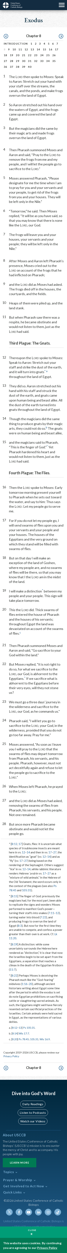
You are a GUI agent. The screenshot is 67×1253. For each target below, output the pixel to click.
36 (5, 66)
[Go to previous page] (6, 36)
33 (42, 61)
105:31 (26, 890)
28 (11, 61)
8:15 (14, 896)
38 (17, 66)
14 (38, 49)
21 (23, 55)
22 (29, 55)
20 (17, 55)
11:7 (12, 969)
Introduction (16, 43)
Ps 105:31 (29, 1027)
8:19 (14, 944)
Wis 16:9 (45, 1039)
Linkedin (38, 1212)
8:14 (14, 1033)
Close (32, 1230)
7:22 (43, 917)
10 (14, 49)
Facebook (19, 1212)
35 (54, 61)
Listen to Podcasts (33, 1112)
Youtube (28, 1212)
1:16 (24, 984)
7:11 (51, 913)
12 (26, 49)
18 (5, 55)
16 (50, 49)
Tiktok (57, 1212)
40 (29, 66)
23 (36, 55)
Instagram (48, 1212)
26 (54, 55)
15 (44, 49)
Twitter (9, 1212)
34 (48, 61)
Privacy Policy (11, 1056)
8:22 (14, 975)
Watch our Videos (32, 1121)
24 (42, 55)
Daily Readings (32, 1104)
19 (11, 55)
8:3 (20, 925)
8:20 (14, 1039)
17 (56, 49)
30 (23, 61)
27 (5, 61)
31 (29, 61)
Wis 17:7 (24, 1033)
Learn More (19, 1162)
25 (48, 55)
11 (20, 49)
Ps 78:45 (24, 1039)
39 (23, 66)
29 (17, 61)
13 (32, 49)
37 (11, 66)
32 (36, 61)
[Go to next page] (61, 36)
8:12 (14, 844)
